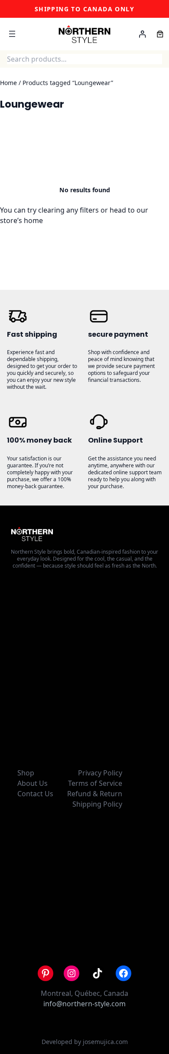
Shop (25, 773)
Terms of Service (95, 783)
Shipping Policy (97, 804)
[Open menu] (12, 34)
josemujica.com (105, 1042)
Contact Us (35, 793)
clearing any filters (68, 210)
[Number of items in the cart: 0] (160, 34)
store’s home (21, 220)
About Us (32, 783)
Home (8, 83)
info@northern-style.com (84, 1003)
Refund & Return (94, 793)
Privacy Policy (100, 773)
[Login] (142, 34)
